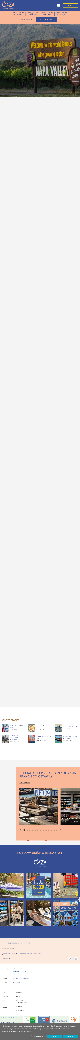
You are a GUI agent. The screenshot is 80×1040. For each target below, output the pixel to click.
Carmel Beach (30, 669)
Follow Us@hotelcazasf (40, 852)
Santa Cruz (9, 578)
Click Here (46, 19)
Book (70, 5)
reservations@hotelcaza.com (21, 978)
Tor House (14, 671)
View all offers (24, 782)
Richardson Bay (28, 306)
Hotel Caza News (63, 240)
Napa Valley (9, 505)
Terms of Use (67, 264)
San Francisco (26, 132)
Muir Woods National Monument (17, 388)
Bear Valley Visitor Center (21, 565)
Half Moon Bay (10, 470)
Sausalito (8, 239)
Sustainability (21, 1010)
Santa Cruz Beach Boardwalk (19, 635)
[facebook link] (76, 958)
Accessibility (6, 1004)
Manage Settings (39, 1036)
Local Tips (17, 126)
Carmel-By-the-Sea (12, 653)
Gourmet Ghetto (21, 377)
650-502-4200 (16, 982)
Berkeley (8, 356)
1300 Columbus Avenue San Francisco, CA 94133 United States (19, 971)
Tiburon (8, 210)
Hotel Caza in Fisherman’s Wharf (25, 159)
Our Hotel (6, 989)
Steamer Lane (19, 642)
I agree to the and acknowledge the (22, 953)
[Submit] (73, 259)
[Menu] (60, 5)
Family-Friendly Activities (61, 213)
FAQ (3, 1000)
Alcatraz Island (10, 173)
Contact (19, 992)
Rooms (4, 1007)
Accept (54, 1036)
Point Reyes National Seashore (16, 544)
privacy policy (49, 1026)
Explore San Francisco (64, 227)
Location (19, 989)
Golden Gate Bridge (12, 324)
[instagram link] (69, 958)
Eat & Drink (61, 234)
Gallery (5, 996)
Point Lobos (26, 671)
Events (59, 205)
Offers (4, 992)
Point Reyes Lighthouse (20, 560)
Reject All (70, 1036)
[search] (75, 114)
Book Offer (32, 821)
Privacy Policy (58, 266)
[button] (20, 830)
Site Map (19, 1006)
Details (23, 821)
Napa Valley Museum (38, 533)
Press (18, 996)
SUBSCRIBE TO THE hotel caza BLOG (64, 253)
